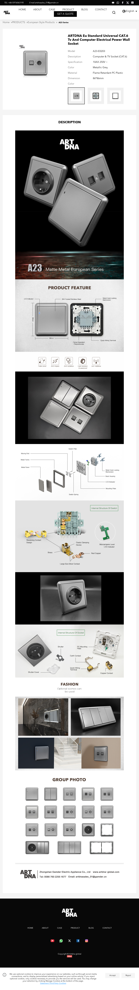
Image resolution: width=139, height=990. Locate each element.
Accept (112, 975)
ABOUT (37, 9)
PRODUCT (68, 9)
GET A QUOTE (65, 14)
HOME (22, 9)
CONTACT (101, 9)
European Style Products (41, 22)
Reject (128, 975)
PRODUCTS (18, 22)
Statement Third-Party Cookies (53, 983)
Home (6, 22)
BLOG (84, 9)
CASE (52, 9)
